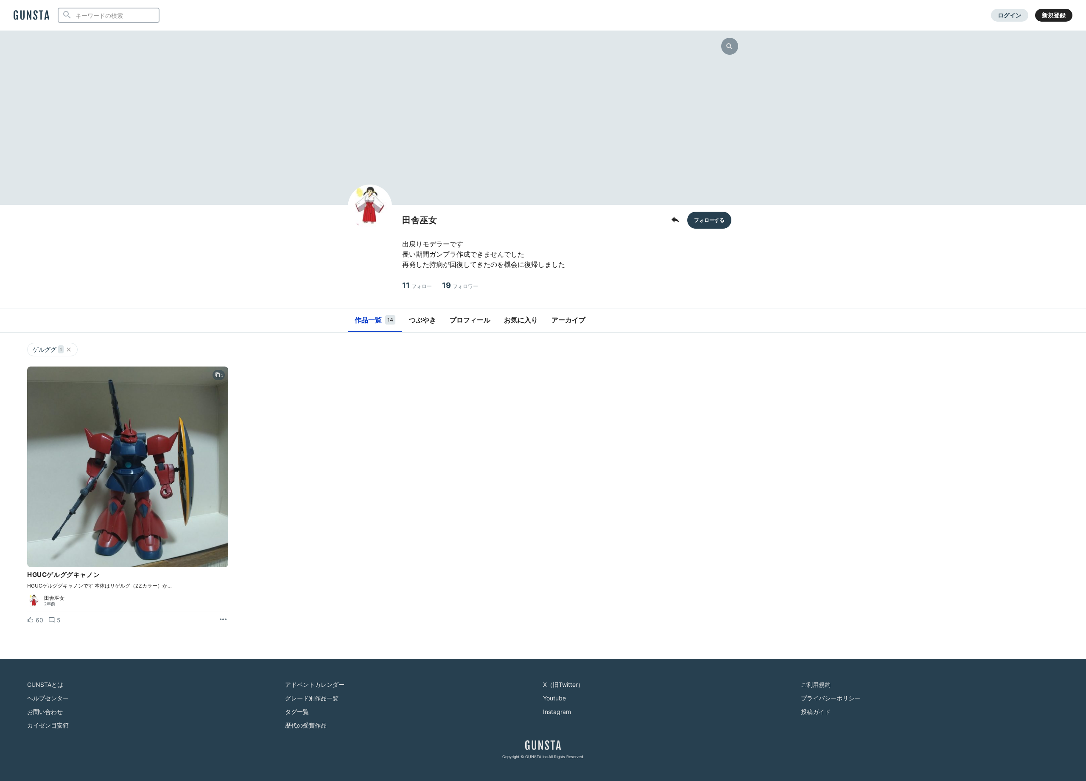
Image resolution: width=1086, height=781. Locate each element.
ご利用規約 (816, 684)
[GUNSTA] (31, 15)
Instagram (557, 711)
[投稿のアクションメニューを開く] (223, 620)
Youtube (554, 698)
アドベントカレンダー (314, 684)
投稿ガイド (816, 711)
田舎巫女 (54, 598)
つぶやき (422, 320)
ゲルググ (47, 349)
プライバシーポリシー (830, 698)
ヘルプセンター (48, 698)
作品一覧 (374, 320)
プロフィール (470, 320)
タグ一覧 (297, 711)
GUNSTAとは (45, 684)
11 (417, 285)
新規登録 (1054, 15)
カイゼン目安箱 (48, 725)
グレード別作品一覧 (312, 698)
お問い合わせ (45, 711)
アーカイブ (568, 320)
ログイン (1010, 15)
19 (460, 285)
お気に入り (521, 320)
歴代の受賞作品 (306, 725)
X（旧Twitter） (563, 684)
